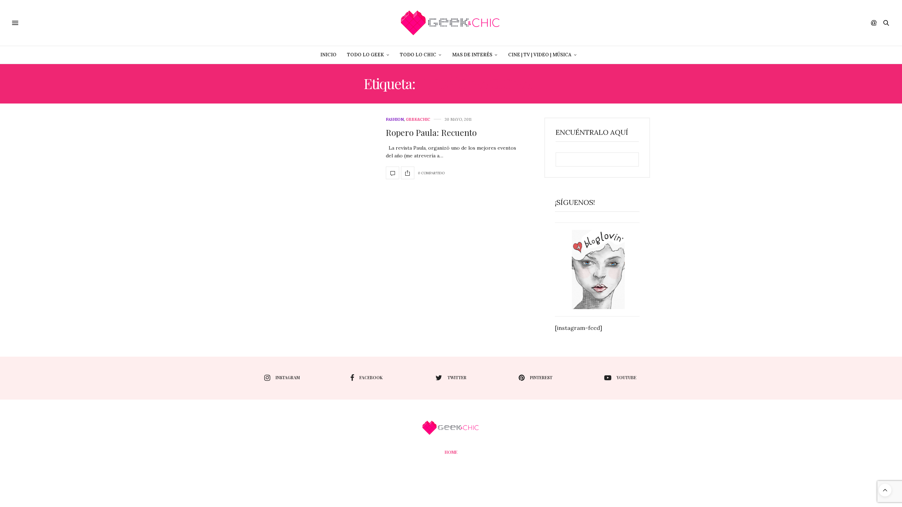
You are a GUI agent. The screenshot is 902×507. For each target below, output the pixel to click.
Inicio (328, 55)
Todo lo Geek (365, 55)
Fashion (395, 119)
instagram (288, 377)
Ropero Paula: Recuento (431, 132)
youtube (626, 377)
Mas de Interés (472, 55)
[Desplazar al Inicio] (885, 490)
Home (451, 452)
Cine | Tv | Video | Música (540, 55)
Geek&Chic (418, 119)
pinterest (541, 377)
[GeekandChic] (451, 23)
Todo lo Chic (418, 55)
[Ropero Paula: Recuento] (392, 173)
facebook (371, 377)
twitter (457, 377)
